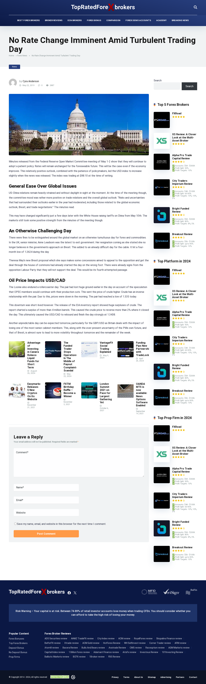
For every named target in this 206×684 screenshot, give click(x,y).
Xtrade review (71, 643)
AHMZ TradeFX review (82, 638)
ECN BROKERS (75, 20)
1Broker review (97, 656)
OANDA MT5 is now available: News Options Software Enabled (142, 394)
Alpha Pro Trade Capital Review (182, 157)
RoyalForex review (143, 638)
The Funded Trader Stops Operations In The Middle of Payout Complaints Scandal (70, 356)
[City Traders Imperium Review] (162, 194)
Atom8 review (52, 647)
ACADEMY (161, 20)
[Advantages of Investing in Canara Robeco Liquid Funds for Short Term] (17, 356)
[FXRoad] (162, 127)
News (14, 67)
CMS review (136, 647)
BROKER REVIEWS (53, 20)
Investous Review (149, 652)
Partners (180, 677)
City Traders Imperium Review (182, 182)
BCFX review (79, 656)
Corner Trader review (160, 643)
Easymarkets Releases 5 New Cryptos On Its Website (35, 391)
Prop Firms (14, 657)
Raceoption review (155, 647)
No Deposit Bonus (18, 652)
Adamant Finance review (106, 652)
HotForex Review (111, 643)
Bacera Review (70, 647)
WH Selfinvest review (135, 643)
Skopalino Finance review (169, 638)
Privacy (115, 677)
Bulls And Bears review (93, 647)
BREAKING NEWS (180, 20)
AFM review (180, 643)
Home (11, 56)
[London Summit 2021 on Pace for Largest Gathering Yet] (89, 397)
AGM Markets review (179, 647)
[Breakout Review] (162, 247)
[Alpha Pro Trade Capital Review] (162, 168)
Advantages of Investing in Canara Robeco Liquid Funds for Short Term (34, 355)
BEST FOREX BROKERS (28, 20)
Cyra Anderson (31, 81)
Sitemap (152, 677)
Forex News (22, 56)
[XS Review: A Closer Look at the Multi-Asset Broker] (162, 148)
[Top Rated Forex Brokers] (103, 7)
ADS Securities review (56, 638)
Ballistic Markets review (57, 656)
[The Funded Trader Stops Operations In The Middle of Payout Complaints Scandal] (53, 356)
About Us (138, 677)
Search (158, 80)
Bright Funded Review (180, 210)
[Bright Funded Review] (162, 222)
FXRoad (176, 113)
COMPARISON (113, 20)
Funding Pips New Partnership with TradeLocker (144, 349)
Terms (126, 677)
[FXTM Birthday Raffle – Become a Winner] (53, 397)
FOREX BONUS (94, 20)
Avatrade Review (117, 647)
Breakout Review (182, 234)
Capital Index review (55, 652)
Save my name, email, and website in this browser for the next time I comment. (61, 523)
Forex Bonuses (16, 638)
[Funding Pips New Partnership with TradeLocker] (125, 356)
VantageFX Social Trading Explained (106, 347)
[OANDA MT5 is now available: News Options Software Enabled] (125, 397)
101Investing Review (172, 652)
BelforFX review (53, 643)
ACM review (124, 638)
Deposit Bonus (16, 648)
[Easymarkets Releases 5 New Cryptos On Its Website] (17, 397)
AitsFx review (129, 652)
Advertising (165, 677)
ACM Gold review (90, 643)
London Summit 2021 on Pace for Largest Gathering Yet (106, 393)
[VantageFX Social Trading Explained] (89, 356)
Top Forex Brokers (18, 643)
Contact (193, 677)
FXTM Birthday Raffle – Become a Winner (69, 390)
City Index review (106, 638)
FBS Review (114, 656)
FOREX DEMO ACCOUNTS (138, 20)
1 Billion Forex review (79, 652)
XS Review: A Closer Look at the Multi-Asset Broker (184, 137)
